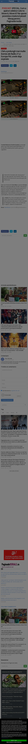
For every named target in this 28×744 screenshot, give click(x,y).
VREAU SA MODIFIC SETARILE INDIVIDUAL (14, 742)
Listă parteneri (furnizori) (4, 737)
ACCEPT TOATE (14, 740)
